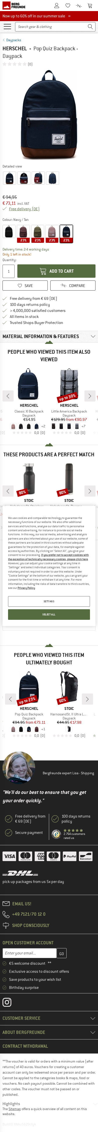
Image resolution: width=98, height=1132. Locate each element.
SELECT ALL (49, 614)
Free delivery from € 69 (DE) (33, 298)
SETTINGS (49, 601)
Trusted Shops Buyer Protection (36, 322)
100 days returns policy (30, 304)
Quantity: (9, 260)
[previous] (8, 395)
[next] (89, 395)
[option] (49, 114)
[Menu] (7, 26)
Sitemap (15, 1109)
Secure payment (29, 832)
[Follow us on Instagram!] (11, 1003)
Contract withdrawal (25, 1046)
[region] (49, 566)
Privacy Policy (26, 588)
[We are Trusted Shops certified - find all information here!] (57, 834)
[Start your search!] (90, 26)
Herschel (15, 48)
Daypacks (13, 40)
